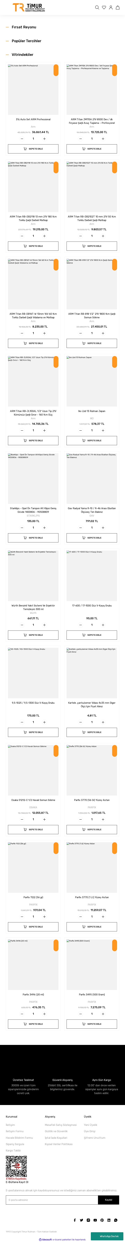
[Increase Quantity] (44, 138)
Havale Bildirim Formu (19, 1137)
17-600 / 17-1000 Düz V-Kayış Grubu (92, 605)
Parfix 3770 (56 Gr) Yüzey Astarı (92, 800)
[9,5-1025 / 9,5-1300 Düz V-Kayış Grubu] (33, 673)
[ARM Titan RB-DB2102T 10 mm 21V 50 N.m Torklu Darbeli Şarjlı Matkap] (92, 187)
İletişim (10, 1125)
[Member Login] (111, 7)
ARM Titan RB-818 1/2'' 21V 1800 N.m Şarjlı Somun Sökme (91, 316)
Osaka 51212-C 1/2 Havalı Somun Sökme (33, 800)
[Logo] (29, 7)
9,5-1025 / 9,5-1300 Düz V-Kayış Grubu (33, 703)
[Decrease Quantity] (22, 138)
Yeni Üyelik (90, 1125)
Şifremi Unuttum (94, 1137)
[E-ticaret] (62, 1239)
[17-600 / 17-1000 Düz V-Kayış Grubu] (92, 576)
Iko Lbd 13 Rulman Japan (91, 411)
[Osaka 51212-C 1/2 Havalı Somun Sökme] (33, 770)
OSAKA (33, 807)
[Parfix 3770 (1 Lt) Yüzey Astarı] (92, 867)
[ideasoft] (45, 1239)
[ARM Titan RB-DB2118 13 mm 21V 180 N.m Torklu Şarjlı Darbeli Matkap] (33, 187)
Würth (33, 613)
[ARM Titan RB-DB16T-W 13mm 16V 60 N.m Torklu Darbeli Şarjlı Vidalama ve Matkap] (33, 284)
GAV (92, 515)
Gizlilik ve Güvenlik (56, 1131)
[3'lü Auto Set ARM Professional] (33, 89)
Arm (33, 126)
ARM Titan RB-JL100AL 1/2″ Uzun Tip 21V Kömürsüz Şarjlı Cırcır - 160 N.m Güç (33, 413)
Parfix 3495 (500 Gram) (92, 994)
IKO (92, 418)
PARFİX (92, 807)
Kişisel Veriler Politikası (59, 1144)
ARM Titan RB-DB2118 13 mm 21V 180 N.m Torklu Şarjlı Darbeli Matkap (33, 218)
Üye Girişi (89, 1131)
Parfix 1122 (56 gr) (33, 897)
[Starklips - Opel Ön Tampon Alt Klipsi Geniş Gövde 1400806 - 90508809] (33, 478)
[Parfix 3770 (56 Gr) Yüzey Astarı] (92, 770)
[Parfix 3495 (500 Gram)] (92, 965)
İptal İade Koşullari (56, 1137)
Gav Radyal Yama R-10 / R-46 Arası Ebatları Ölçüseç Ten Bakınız (92, 510)
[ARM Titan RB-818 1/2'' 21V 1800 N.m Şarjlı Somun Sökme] (92, 284)
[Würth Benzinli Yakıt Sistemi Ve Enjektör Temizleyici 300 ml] (33, 576)
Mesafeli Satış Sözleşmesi (61, 1125)
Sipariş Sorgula (15, 1144)
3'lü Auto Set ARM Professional (33, 119)
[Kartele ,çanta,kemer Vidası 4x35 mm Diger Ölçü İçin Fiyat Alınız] (92, 673)
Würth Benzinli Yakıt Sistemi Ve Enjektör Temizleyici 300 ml (33, 607)
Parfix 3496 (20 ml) (33, 994)
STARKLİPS (33, 515)
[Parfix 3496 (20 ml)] (33, 965)
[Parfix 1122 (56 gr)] (33, 867)
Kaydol (108, 1200)
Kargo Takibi (13, 1150)
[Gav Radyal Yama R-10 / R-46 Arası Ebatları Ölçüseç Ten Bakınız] (92, 478)
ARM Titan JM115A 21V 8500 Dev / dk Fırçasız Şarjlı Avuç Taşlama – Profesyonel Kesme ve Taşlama (92, 121)
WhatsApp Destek (109, 1236)
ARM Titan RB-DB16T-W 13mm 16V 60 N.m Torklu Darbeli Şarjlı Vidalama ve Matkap (33, 316)
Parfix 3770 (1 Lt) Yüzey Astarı (92, 897)
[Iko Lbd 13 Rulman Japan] (92, 381)
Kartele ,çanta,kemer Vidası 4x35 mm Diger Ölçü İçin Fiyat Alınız (91, 705)
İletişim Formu (15, 1131)
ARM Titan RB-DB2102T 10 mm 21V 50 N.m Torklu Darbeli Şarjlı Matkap (92, 218)
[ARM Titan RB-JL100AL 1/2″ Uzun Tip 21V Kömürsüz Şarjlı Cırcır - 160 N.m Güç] (33, 381)
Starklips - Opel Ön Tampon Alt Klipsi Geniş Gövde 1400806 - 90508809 (33, 510)
